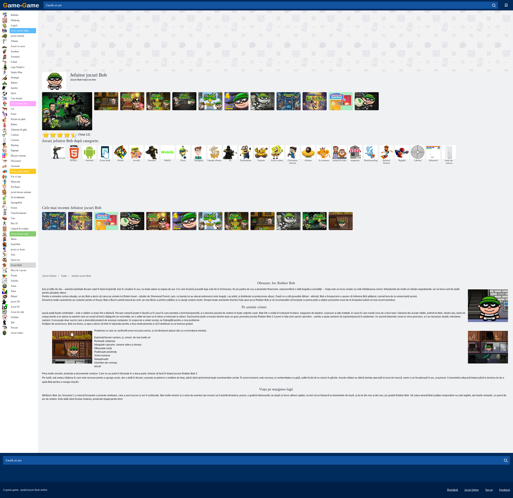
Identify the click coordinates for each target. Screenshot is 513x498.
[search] (494, 5)
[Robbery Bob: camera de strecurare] (341, 101)
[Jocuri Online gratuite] (21, 5)
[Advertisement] (159, 41)
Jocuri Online (471, 490)
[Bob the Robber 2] (67, 111)
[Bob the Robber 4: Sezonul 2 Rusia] (210, 101)
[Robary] (315, 101)
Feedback (504, 490)
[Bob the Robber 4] (158, 101)
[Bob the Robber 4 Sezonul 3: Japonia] (236, 101)
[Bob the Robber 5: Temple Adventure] (132, 101)
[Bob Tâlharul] (367, 101)
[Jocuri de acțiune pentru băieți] (58, 152)
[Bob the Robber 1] (184, 101)
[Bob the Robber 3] (106, 101)
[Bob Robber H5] (262, 101)
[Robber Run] (289, 101)
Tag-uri (489, 490)
